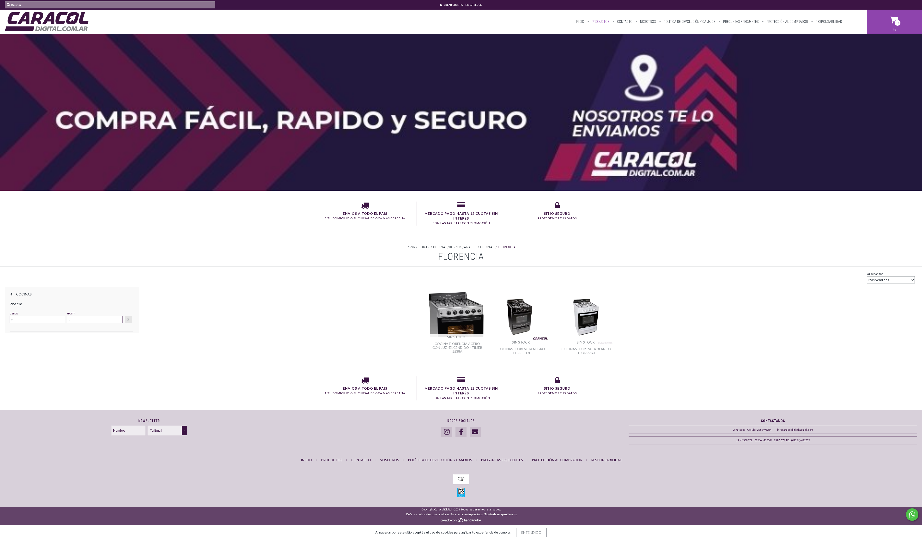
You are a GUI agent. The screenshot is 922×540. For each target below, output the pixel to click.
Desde (14, 313)
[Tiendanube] (461, 521)
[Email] (475, 432)
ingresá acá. (475, 514)
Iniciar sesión (473, 4)
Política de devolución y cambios (689, 22)
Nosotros (647, 22)
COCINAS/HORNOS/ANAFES (455, 247)
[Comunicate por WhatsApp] (912, 514)
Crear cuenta (453, 4)
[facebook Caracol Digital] (461, 432)
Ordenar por (875, 274)
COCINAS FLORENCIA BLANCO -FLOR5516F (587, 351)
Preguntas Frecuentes (740, 22)
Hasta (71, 313)
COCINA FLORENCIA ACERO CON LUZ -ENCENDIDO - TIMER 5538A (457, 347)
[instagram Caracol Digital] (446, 432)
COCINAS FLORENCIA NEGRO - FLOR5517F (522, 351)
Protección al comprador (787, 22)
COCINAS (487, 247)
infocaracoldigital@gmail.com (795, 429)
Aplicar (128, 319)
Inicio (580, 22)
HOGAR (424, 247)
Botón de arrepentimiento (501, 514)
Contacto (624, 22)
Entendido (531, 532)
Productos (600, 22)
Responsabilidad (828, 22)
